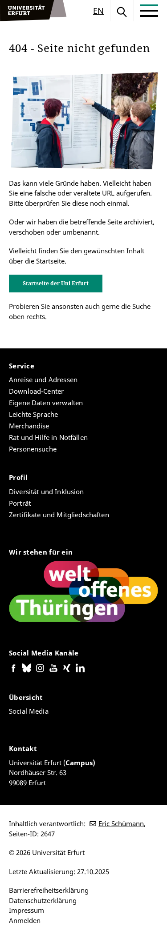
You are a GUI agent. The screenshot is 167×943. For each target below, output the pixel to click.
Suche (122, 10)
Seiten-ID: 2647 (32, 833)
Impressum (26, 910)
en (98, 10)
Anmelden (25, 920)
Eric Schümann (121, 823)
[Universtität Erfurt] (33, 10)
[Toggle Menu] (149, 11)
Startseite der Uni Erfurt (56, 283)
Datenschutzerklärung (43, 900)
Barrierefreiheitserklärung (49, 890)
